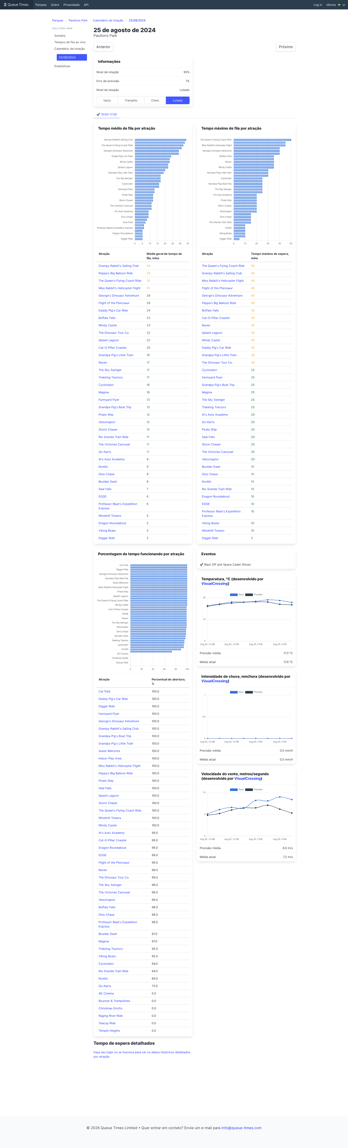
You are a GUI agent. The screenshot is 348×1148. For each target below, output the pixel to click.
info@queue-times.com (241, 1128)
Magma (104, 392)
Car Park (105, 691)
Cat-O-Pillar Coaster (113, 347)
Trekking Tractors (111, 377)
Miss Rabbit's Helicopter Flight (119, 288)
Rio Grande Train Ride (113, 437)
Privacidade (71, 5)
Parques (41, 5)
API (86, 5)
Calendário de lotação (69, 48)
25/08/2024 (67, 57)
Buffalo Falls (107, 318)
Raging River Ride (111, 1016)
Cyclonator (106, 385)
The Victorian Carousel (114, 444)
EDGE (103, 496)
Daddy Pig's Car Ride (113, 310)
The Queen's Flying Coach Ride (120, 280)
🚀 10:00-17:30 (106, 114)
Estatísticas (62, 66)
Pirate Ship (106, 414)
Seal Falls (105, 489)
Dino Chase (106, 474)
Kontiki (103, 466)
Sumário (60, 35)
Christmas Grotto (110, 1008)
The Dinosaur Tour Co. (114, 333)
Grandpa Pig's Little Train (116, 355)
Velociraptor (107, 422)
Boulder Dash (108, 481)
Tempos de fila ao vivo (70, 42)
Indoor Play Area (110, 758)
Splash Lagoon (109, 340)
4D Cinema (106, 993)
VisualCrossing (214, 583)
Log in (318, 5)
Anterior (103, 47)
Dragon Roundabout (112, 523)
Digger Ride (107, 538)
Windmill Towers (110, 515)
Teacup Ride (107, 1023)
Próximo (286, 47)
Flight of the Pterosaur (114, 303)
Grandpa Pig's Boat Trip (115, 407)
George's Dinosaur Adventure (119, 295)
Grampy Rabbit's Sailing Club (119, 266)
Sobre (55, 5)
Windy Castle (108, 325)
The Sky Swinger (110, 370)
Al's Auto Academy (112, 459)
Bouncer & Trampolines (114, 1001)
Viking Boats (107, 530)
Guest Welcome (109, 751)
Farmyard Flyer (109, 399)
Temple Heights (109, 1030)
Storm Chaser (108, 429)
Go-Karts (105, 452)
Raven (103, 362)
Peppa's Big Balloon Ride (116, 273)
